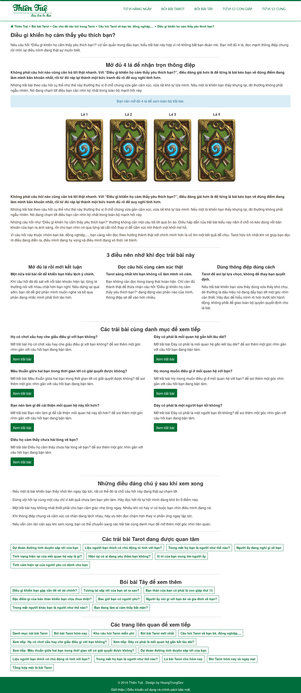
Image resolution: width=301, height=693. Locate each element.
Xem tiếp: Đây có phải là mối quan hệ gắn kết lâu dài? (153, 642)
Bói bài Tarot (173, 9)
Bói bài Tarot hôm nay (70, 633)
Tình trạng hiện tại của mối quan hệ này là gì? (47, 556)
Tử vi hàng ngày (137, 9)
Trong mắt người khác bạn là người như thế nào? (50, 607)
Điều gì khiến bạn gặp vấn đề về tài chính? (45, 590)
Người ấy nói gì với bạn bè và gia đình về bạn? (181, 599)
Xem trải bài (22, 359)
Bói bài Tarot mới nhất (157, 633)
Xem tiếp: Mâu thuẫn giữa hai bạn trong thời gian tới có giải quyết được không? (73, 650)
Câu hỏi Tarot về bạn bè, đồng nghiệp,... (210, 633)
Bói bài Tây (203, 9)
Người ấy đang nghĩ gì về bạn (258, 547)
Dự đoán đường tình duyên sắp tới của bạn (45, 547)
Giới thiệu (118, 689)
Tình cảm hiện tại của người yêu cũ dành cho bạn (50, 565)
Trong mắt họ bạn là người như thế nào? (199, 547)
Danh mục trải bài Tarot (30, 633)
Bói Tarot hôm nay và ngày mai (232, 659)
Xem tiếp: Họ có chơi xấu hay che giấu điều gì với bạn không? (60, 642)
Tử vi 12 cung (274, 9)
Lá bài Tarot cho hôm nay (183, 659)
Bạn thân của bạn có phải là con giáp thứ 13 (179, 590)
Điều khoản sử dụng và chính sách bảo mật (158, 689)
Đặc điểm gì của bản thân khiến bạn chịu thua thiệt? (52, 599)
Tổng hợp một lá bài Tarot (32, 667)
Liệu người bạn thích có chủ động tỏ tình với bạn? (123, 547)
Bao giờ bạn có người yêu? (119, 599)
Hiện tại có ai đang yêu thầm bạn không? (119, 556)
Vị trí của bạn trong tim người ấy (181, 556)
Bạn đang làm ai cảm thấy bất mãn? (121, 607)
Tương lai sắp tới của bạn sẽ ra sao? (111, 590)
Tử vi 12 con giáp (237, 9)
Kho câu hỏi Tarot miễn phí (113, 633)
